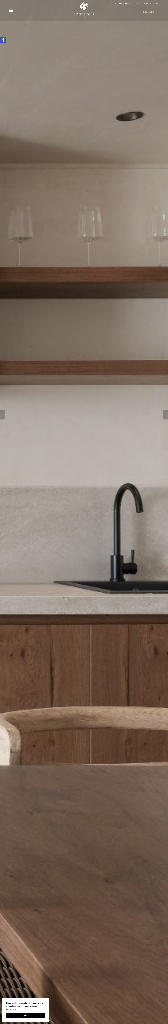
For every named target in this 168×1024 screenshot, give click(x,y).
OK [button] (25, 1016)
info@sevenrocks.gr (132, 3)
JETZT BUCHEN (148, 12)
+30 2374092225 (152, 3)
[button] (3, 40)
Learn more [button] (11, 1009)
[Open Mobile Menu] (11, 10)
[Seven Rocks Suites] (84, 10)
